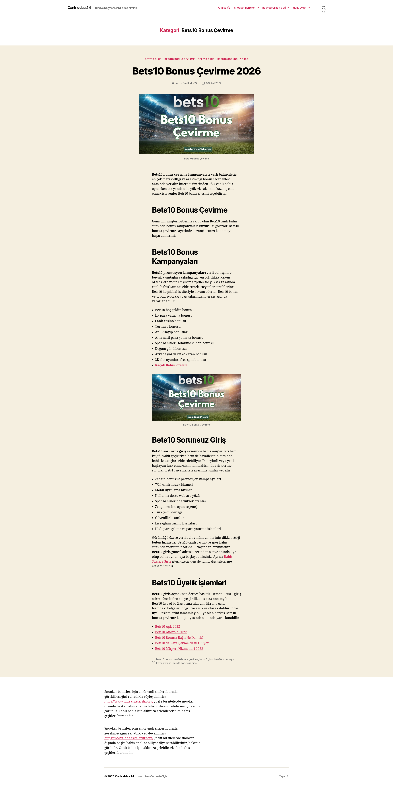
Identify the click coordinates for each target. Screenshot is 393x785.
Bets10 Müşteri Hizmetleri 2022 (179, 649)
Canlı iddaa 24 (79, 8)
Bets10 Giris (206, 59)
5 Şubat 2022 (214, 83)
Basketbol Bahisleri (274, 7)
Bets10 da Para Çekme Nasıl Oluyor (182, 643)
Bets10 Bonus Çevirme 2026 (196, 71)
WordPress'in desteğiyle (152, 776)
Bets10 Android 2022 (171, 632)
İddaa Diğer (299, 7)
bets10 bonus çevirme (185, 659)
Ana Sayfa (224, 7)
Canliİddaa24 (190, 83)
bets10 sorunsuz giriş (184, 663)
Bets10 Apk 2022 (167, 627)
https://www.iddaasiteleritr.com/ (128, 701)
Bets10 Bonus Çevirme (179, 59)
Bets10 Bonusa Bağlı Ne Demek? (179, 638)
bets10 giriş (153, 59)
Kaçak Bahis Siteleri (171, 365)
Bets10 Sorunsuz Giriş (232, 59)
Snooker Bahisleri (244, 7)
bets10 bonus (164, 659)
